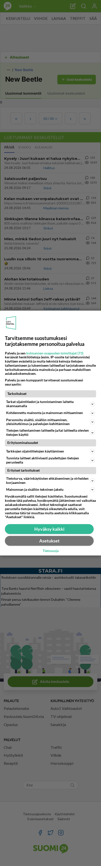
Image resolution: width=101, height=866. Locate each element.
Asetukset (49, 540)
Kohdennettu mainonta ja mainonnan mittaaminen (44, 413)
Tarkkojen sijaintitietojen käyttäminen (35, 451)
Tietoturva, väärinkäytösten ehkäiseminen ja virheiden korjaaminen (47, 480)
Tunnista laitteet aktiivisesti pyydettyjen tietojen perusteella (42, 460)
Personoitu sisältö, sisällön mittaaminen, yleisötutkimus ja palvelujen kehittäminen (38, 422)
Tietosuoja (51, 551)
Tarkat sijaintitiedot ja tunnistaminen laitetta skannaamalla (40, 404)
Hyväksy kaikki (49, 529)
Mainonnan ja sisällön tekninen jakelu (34, 489)
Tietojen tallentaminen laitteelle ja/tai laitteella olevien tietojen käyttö (47, 432)
